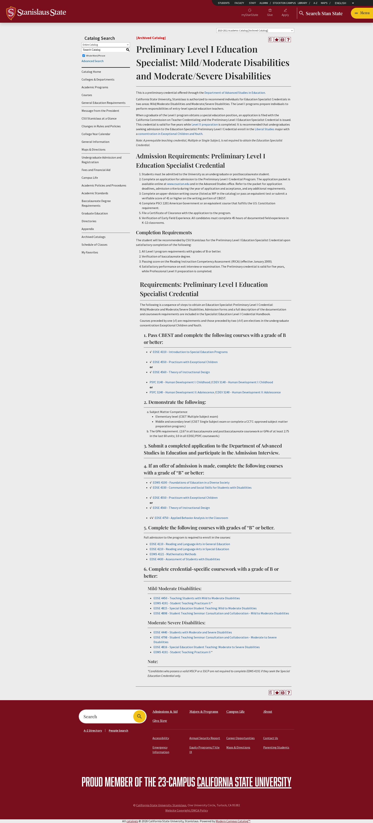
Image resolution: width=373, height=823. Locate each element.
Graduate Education (95, 213)
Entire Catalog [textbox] (90, 44)
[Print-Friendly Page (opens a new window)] (282, 39)
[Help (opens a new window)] (288, 39)
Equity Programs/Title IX (204, 749)
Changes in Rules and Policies (101, 126)
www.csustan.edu (178, 184)
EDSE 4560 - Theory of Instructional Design (181, 372)
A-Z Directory (93, 730)
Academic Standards (95, 193)
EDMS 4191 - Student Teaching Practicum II (182, 603)
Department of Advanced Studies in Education (234, 93)
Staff (252, 3)
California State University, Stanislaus (161, 805)
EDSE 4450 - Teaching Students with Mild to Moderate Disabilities (196, 598)
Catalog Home (91, 72)
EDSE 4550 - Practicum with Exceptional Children (185, 362)
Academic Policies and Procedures (104, 185)
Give (270, 15)
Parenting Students (276, 747)
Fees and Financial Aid (96, 170)
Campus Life (90, 178)
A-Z (315, 3)
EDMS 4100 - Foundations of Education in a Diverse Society (191, 482)
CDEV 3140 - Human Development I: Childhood (242, 382)
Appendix (88, 229)
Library (302, 3)
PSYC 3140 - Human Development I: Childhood (180, 382)
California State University (244, 781)
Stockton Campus (284, 3)
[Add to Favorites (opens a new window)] (276, 39)
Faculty (239, 3)
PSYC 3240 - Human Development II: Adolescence (182, 392)
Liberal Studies (264, 129)
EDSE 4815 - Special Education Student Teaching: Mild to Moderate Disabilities (205, 608)
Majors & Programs (203, 712)
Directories (89, 221)
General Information (95, 142)
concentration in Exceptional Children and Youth (170, 134)
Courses (87, 95)
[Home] (36, 13)
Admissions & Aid (165, 712)
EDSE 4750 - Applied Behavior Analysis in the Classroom (191, 518)
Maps (324, 3)
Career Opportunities (240, 738)
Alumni (264, 3)
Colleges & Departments (98, 79)
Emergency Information (161, 749)
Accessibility (161, 738)
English (340, 3)
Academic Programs (95, 87)
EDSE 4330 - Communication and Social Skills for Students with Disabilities (202, 487)
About (267, 712)
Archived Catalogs (93, 237)
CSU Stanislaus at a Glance (99, 118)
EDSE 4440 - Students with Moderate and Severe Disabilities (192, 632)
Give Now (160, 721)
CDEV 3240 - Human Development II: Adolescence (248, 392)
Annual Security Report (204, 738)
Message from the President (100, 111)
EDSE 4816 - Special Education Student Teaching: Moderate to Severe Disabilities (206, 647)
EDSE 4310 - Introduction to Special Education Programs (190, 352)
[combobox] (255, 30)
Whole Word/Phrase (95, 55)
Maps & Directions (93, 149)
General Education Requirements (103, 103)
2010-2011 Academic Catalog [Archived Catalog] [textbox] (243, 30)
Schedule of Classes (94, 244)
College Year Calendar (96, 134)
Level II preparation (205, 124)
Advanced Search (93, 61)
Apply (285, 15)
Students (224, 3)
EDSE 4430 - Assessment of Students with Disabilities (185, 559)
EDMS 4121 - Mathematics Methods (173, 554)
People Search (118, 730)
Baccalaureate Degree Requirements (96, 203)
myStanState (249, 15)
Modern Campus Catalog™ (233, 821)
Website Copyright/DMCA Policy (186, 810)
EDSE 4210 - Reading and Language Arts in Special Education (189, 549)
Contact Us (270, 738)
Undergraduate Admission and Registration (101, 159)
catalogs (132, 821)
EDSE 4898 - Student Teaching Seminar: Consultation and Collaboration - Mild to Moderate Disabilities (221, 613)
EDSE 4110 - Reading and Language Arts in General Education (190, 544)
